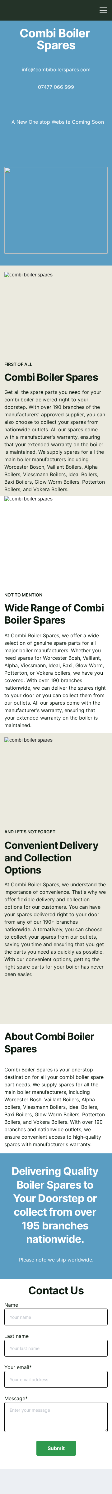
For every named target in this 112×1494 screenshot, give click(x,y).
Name (11, 1305)
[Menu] (103, 10)
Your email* (18, 1367)
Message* (16, 1398)
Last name (16, 1336)
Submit (56, 1448)
